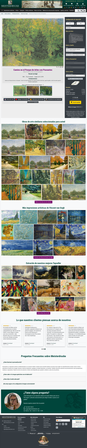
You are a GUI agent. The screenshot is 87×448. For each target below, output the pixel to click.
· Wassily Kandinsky (47, 423)
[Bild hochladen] (84, 10)
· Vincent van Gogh (46, 419)
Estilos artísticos (29, 10)
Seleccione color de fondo (38, 99)
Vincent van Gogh (24, 13)
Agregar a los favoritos (22, 99)
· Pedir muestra (33, 430)
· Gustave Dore (46, 427)
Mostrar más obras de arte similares (43, 202)
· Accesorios (32, 428)
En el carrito (76, 102)
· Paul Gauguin (46, 422)
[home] (2, 10)
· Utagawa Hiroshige (47, 425)
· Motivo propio (33, 419)
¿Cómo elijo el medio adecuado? (11, 379)
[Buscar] (78, 10)
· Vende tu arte (33, 420)
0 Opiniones (35, 102)
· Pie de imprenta (21, 422)
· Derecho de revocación (22, 427)
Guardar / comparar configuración (75, 78)
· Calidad (32, 423)
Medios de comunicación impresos (51, 10)
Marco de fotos (38, 10)
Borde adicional (68, 26)
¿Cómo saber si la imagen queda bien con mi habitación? (17, 374)
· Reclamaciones (21, 428)
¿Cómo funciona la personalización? (12, 362)
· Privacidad (20, 425)
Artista (17, 10)
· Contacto (19, 420)
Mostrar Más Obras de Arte (43, 313)
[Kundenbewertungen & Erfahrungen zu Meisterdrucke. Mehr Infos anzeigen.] (78, 422)
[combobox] (75, 28)
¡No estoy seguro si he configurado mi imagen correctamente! (19, 384)
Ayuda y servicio (64, 10)
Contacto (71, 10)
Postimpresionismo (15, 13)
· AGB (19, 423)
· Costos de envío (33, 422)
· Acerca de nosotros (21, 430)
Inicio (2, 13)
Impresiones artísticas (9, 10)
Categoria (22, 10)
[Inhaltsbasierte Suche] (81, 10)
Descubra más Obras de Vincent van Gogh (43, 257)
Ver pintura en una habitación (54, 99)
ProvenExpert (12, 343)
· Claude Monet (46, 420)
